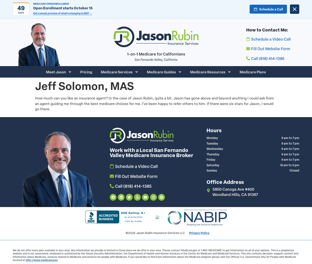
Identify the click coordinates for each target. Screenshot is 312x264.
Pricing (86, 71)
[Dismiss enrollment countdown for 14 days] (294, 9)
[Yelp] (137, 197)
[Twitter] (129, 197)
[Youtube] (145, 197)
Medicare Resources (207, 71)
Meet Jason (56, 71)
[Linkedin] (121, 197)
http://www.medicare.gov (42, 260)
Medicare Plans (253, 71)
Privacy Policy (199, 233)
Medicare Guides (161, 71)
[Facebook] (113, 197)
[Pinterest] (161, 197)
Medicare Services (117, 71)
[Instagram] (153, 197)
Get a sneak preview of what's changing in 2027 (62, 13)
